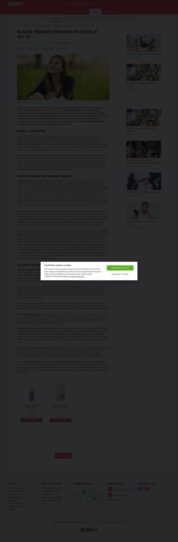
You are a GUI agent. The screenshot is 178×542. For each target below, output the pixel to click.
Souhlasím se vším (120, 268)
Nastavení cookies (120, 274)
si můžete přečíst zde (76, 276)
